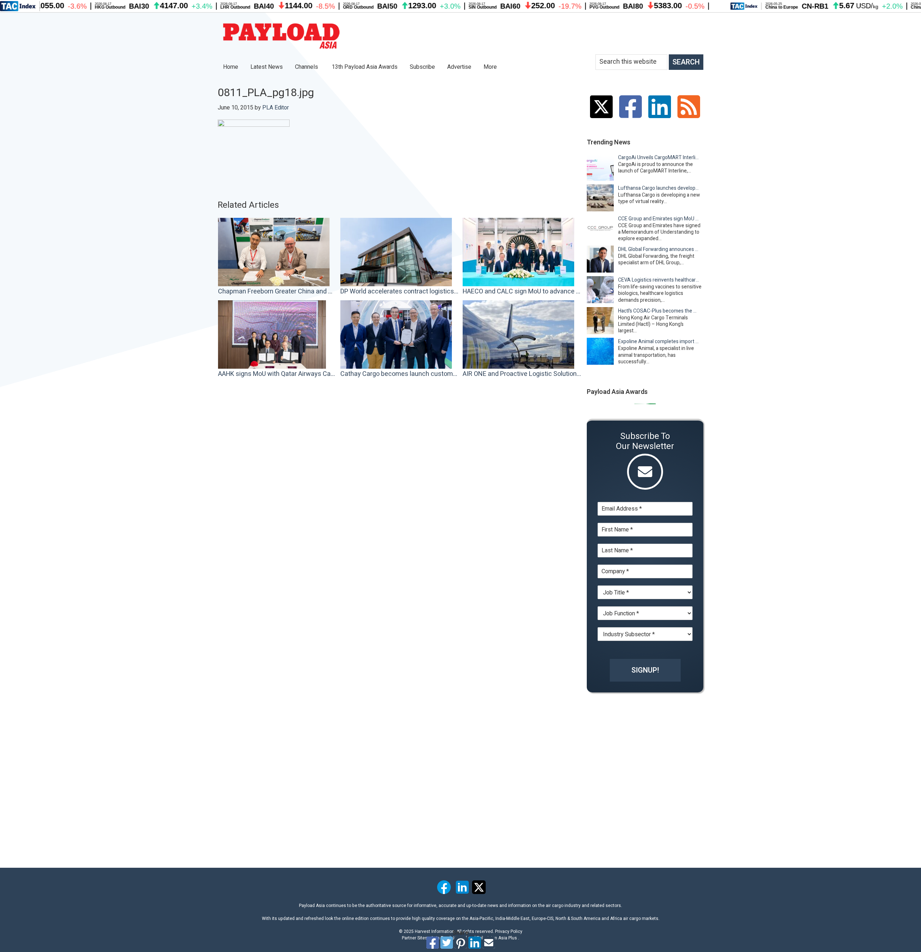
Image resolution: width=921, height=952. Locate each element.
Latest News (266, 67)
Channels (307, 67)
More (491, 67)
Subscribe (422, 67)
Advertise (459, 67)
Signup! (645, 670)
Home (230, 67)
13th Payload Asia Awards (365, 67)
